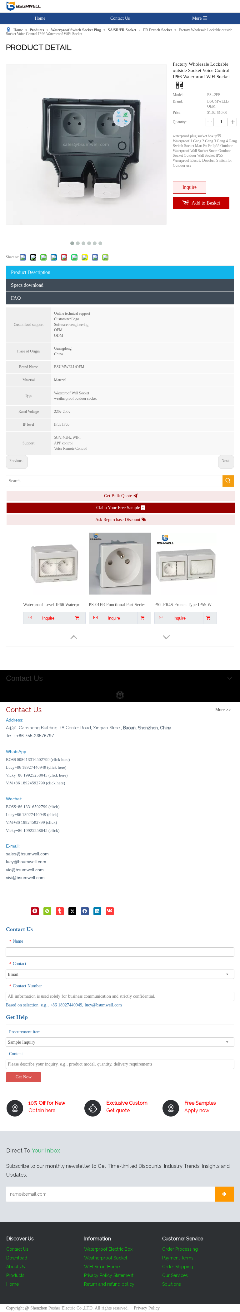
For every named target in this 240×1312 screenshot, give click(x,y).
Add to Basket (206, 202)
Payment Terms (177, 1257)
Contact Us (120, 18)
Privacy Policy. (147, 1308)
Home (40, 18)
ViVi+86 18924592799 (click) (31, 822)
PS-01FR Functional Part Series (117, 552)
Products (15, 1275)
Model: (178, 95)
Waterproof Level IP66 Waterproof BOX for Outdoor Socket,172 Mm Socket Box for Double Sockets (54, 552)
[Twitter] (72, 911)
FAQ (16, 298)
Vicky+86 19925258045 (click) (32, 830)
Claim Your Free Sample (118, 507)
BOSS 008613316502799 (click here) (38, 759)
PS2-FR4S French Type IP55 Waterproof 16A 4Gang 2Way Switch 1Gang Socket (185, 552)
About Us (15, 1266)
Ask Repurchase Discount (118, 519)
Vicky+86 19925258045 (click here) (37, 775)
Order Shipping (177, 1266)
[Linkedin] (97, 911)
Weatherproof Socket (105, 1257)
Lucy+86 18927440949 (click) (32, 814)
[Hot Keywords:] (228, 481)
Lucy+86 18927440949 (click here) (36, 767)
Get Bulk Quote (118, 496)
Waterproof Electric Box (108, 1249)
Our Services (175, 1275)
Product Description (30, 272)
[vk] (110, 911)
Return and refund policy (109, 1284)
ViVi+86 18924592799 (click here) (35, 783)
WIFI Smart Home (102, 1266)
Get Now (24, 1077)
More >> (223, 710)
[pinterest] (35, 911)
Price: (177, 112)
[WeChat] (47, 911)
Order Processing (180, 1249)
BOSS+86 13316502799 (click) (32, 806)
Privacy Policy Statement (108, 1275)
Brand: (178, 101)
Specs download (27, 285)
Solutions (171, 1284)
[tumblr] (60, 911)
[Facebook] (85, 911)
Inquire (189, 187)
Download (16, 1257)
